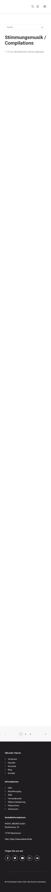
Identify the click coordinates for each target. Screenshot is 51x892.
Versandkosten (15, 798)
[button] (44, 6)
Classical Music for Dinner (16, 277)
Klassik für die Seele (14, 440)
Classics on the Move (14, 494)
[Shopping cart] (36, 6)
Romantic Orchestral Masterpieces (20, 223)
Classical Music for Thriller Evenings (21, 112)
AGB (10, 795)
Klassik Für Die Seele (14, 657)
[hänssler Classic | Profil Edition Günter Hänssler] (16, 6)
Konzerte (12, 766)
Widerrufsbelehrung (16, 802)
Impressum (13, 809)
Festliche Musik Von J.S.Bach (18, 711)
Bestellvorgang (14, 791)
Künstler (11, 763)
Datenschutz (13, 805)
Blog (10, 770)
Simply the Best (12, 549)
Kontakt (11, 773)
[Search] (31, 6)
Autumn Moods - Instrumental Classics (22, 332)
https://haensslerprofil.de (21, 839)
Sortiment (12, 759)
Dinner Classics (12, 603)
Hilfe (10, 788)
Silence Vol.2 (10, 386)
